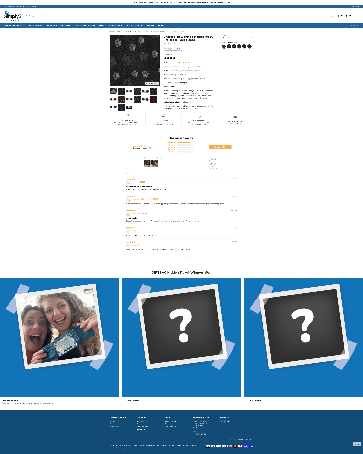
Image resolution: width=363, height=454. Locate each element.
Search (112, 445)
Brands (150, 25)
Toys (128, 25)
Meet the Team (143, 427)
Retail (161, 25)
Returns (112, 424)
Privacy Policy (114, 427)
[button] (168, 48)
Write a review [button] (220, 147)
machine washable (173, 79)
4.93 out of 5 (147, 146)
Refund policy (194, 445)
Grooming (51, 25)
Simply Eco (141, 424)
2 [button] (179, 257)
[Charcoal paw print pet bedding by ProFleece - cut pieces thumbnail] (121, 91)
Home (112, 32)
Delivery (113, 421)
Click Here (187, 102)
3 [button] (182, 257)
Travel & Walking (35, 25)
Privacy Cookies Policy (123, 445)
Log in (355, 25)
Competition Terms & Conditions (178, 445)
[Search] (332, 16)
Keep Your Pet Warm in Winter (128, 32)
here (196, 108)
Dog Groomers (31, 6)
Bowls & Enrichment (13, 25)
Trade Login (20, 6)
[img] (130, 179)
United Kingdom (240, 440)
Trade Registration (9, 6)
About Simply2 (142, 421)
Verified (212, 168)
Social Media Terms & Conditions (156, 445)
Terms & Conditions (138, 445)
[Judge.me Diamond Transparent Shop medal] (212, 161)
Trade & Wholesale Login (173, 50)
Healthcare (65, 25)
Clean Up (139, 25)
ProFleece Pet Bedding (85, 25)
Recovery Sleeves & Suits (110, 25)
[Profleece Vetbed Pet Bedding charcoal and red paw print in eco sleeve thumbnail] (113, 107)
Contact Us (355, 6)
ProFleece (171, 43)
